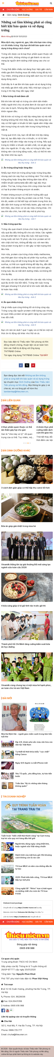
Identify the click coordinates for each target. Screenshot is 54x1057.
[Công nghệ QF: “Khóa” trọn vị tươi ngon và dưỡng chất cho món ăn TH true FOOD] (7, 891)
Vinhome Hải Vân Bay (26, 912)
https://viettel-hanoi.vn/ (27, 908)
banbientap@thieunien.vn (16, 391)
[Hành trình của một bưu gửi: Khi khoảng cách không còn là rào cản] (7, 857)
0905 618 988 (27, 948)
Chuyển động (13, 9)
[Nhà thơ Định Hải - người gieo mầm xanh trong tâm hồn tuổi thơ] (27, 717)
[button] (51, 3)
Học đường (27, 9)
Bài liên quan (11, 400)
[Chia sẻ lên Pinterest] (33, 365)
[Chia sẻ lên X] (27, 365)
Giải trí (38, 9)
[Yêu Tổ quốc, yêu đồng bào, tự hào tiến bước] (7, 775)
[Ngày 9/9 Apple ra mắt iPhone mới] (7, 765)
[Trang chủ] (3, 14)
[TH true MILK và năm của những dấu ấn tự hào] (7, 868)
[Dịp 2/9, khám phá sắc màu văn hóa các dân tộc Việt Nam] (7, 744)
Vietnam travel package (12, 903)
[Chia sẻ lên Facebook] (21, 365)
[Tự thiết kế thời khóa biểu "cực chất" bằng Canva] (7, 754)
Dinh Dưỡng (23, 15)
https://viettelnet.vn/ (22, 917)
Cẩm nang (12, 15)
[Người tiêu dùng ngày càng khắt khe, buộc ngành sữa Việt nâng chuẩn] (7, 846)
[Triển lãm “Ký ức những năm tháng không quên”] (7, 785)
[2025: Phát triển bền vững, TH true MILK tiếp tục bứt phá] (7, 880)
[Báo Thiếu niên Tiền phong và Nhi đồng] (27, 3)
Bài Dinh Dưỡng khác (17, 450)
